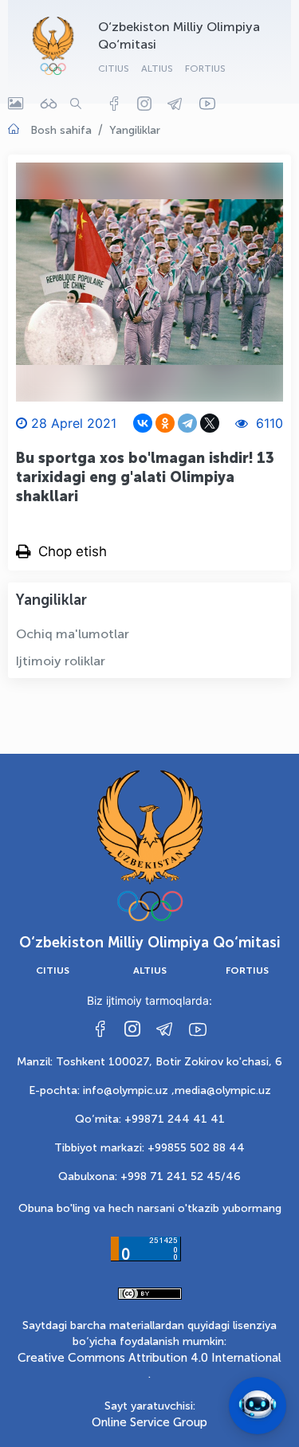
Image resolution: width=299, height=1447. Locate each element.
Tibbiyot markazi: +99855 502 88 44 (149, 1148)
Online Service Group (149, 1422)
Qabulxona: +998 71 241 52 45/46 (149, 1176)
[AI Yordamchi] (257, 1405)
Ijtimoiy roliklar (60, 661)
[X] (209, 423)
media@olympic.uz (223, 1090)
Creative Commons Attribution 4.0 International (149, 1358)
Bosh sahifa (61, 130)
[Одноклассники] (165, 423)
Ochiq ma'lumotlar (72, 633)
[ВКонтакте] (142, 423)
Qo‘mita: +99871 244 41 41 (150, 1119)
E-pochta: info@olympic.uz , (102, 1090)
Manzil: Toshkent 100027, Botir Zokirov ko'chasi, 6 (149, 1062)
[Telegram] (187, 423)
